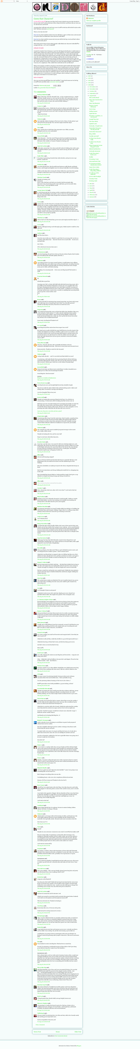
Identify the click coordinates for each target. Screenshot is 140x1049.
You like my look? (94, 136)
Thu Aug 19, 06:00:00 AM (43, 133)
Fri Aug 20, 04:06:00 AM (43, 1021)
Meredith (39, 548)
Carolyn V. (40, 488)
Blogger (79, 1045)
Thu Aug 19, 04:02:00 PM (43, 924)
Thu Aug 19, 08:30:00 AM (43, 439)
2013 (89, 78)
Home (58, 1032)
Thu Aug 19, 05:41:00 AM (43, 116)
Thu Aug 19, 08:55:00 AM (43, 513)
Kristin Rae (40, 877)
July (91, 183)
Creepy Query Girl (42, 190)
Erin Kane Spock (42, 985)
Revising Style (93, 181)
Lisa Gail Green (41, 868)
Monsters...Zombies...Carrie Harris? (95, 116)
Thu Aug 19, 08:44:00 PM (43, 964)
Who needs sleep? (94, 97)
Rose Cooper (41, 785)
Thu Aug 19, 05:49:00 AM (43, 124)
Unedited (88, 54)
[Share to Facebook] (58, 85)
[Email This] (54, 85)
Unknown (40, 119)
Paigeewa (40, 309)
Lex (38, 588)
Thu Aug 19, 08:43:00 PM (43, 950)
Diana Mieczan (41, 342)
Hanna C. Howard (42, 611)
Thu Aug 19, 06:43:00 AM (43, 214)
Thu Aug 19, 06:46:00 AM (43, 230)
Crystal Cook (40, 632)
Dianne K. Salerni (42, 562)
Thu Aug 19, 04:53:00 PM (43, 938)
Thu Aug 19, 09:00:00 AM (43, 535)
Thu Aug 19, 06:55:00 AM (43, 257)
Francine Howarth (42, 276)
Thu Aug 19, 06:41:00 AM (43, 198)
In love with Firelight (95, 176)
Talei (38, 827)
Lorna (39, 202)
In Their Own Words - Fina (95, 142)
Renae (39, 299)
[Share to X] (57, 85)
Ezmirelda (40, 927)
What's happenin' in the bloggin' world (95, 146)
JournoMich (40, 367)
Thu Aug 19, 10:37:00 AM (43, 662)
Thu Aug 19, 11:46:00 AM (43, 782)
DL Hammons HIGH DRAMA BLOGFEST (95, 164)
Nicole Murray (41, 698)
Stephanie (40, 848)
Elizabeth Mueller (42, 768)
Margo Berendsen (42, 523)
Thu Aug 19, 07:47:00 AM (43, 364)
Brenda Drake (41, 442)
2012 (89, 80)
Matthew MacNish (42, 506)
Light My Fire (93, 113)
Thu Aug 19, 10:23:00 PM (43, 993)
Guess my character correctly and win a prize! (49, 411)
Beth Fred (40, 996)
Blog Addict (92, 134)
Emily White (40, 156)
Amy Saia (39, 578)
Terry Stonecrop (42, 383)
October (92, 91)
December (93, 87)
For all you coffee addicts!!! (94, 173)
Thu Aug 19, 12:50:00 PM (43, 824)
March (91, 192)
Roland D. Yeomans (42, 720)
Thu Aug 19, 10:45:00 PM (43, 1000)
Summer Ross (41, 665)
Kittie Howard (41, 622)
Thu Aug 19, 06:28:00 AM (43, 174)
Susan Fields (40, 136)
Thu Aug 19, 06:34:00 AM (43, 187)
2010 (89, 85)
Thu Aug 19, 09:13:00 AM (43, 559)
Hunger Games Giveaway (93, 106)
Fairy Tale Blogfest (94, 103)
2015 (89, 76)
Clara (38, 127)
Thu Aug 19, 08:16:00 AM (43, 413)
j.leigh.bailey (40, 416)
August (92, 95)
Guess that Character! (95, 131)
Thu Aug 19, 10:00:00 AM (43, 619)
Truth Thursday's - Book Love (94, 154)
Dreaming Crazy (94, 159)
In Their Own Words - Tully (95, 139)
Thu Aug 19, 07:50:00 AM (43, 380)
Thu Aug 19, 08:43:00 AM (43, 485)
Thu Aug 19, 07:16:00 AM (43, 296)
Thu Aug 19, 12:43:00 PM (43, 811)
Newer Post (37, 1032)
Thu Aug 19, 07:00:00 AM (43, 273)
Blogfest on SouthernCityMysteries (46, 378)
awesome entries (54, 82)
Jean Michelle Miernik (43, 688)
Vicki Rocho (40, 164)
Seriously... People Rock (95, 126)
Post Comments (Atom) (61, 1036)
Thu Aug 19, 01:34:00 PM (43, 855)
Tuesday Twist (93, 178)
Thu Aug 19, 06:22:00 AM (43, 161)
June (91, 186)
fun (39, 87)
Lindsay (39, 233)
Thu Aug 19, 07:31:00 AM (43, 322)
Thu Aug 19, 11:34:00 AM (43, 742)
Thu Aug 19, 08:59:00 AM (43, 520)
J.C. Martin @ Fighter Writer (45, 599)
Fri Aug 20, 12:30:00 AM (43, 1010)
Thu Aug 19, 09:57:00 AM (43, 608)
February (92, 194)
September (93, 93)
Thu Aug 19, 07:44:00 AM (43, 351)
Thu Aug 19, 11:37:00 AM (43, 765)
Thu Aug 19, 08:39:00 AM (43, 478)
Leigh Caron (40, 516)
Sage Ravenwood (42, 538)
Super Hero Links (94, 167)
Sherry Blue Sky (41, 967)
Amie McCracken (42, 146)
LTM (38, 674)
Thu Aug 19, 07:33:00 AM (43, 339)
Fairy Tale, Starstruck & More (95, 100)
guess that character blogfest (48, 87)
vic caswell (40, 325)
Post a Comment (40, 1024)
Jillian (39, 455)
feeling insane (93, 111)
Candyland (40, 805)
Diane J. (39, 745)
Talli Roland (40, 1013)
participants (50, 29)
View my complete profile (93, 20)
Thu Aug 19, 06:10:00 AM (43, 143)
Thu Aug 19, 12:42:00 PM (43, 802)
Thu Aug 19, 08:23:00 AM (43, 424)
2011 (89, 82)
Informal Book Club (94, 161)
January (92, 197)
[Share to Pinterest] (60, 85)
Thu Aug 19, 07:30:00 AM (43, 306)
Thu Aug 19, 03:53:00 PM (43, 903)
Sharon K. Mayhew (42, 1003)
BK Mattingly (41, 916)
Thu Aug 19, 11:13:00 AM (43, 695)
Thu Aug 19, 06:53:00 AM (43, 249)
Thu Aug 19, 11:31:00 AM (43, 717)
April (91, 190)
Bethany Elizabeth (42, 94)
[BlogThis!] (55, 85)
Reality (91, 157)
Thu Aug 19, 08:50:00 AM (43, 503)
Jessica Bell (40, 397)
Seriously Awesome (94, 151)
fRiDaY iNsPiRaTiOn (94, 149)
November (93, 89)
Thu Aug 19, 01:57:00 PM (43, 865)
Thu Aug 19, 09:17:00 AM (43, 575)
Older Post (78, 1032)
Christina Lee (41, 217)
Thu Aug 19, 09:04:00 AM (43, 545)
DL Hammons (41, 252)
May (91, 188)
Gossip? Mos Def (93, 119)
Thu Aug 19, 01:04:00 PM (43, 845)
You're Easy (92, 109)
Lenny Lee (40, 106)
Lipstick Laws (93, 123)
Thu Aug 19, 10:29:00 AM (43, 649)
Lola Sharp (40, 906)
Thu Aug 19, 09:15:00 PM (43, 982)
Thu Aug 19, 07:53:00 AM (43, 394)
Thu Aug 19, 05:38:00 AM (43, 103)
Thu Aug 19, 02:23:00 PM (43, 874)
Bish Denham (41, 496)
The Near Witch (93, 121)
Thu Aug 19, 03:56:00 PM (43, 913)
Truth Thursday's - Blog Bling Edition (95, 170)
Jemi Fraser (40, 653)
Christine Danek (41, 177)
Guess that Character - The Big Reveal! (95, 128)
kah (38, 941)
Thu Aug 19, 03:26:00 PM (43, 888)
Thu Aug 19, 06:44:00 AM (43, 221)
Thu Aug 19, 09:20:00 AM (43, 585)
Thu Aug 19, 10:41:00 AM (43, 671)
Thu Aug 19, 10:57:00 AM (43, 685)
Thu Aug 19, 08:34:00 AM (43, 452)
